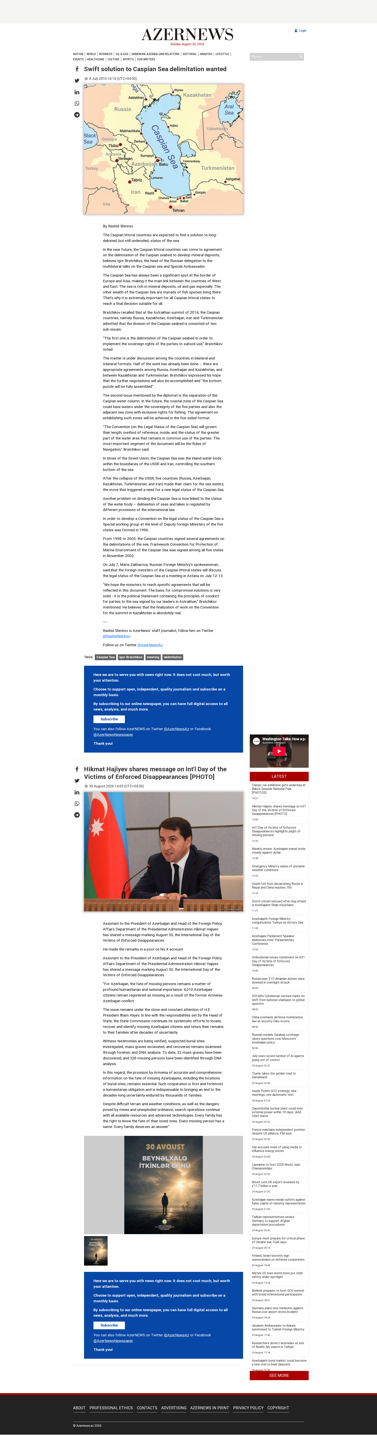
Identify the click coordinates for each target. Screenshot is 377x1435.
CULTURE (113, 59)
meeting (153, 657)
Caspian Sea (105, 657)
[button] (77, 69)
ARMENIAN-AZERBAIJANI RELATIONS (155, 54)
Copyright (278, 1408)
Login (302, 30)
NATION (78, 54)
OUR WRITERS (146, 59)
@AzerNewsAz (150, 645)
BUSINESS (105, 54)
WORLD (91, 54)
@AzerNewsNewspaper (113, 734)
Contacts (147, 1408)
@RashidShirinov (116, 636)
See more (279, 1375)
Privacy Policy (248, 1408)
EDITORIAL (190, 54)
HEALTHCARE (95, 59)
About (79, 1408)
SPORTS (128, 59)
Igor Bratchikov (130, 657)
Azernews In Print (209, 1408)
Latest (279, 776)
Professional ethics (111, 1408)
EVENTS (78, 59)
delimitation (173, 657)
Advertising (173, 1408)
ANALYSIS (206, 54)
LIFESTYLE (222, 54)
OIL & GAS (122, 54)
